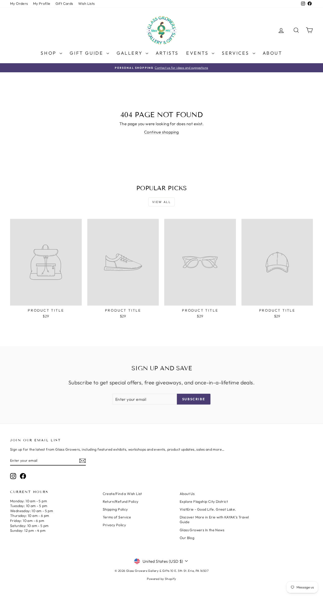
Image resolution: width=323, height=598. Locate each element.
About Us (187, 493)
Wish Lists (86, 3)
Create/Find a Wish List (122, 493)
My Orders (19, 3)
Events (198, 53)
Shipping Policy (115, 509)
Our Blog (187, 538)
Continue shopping (161, 132)
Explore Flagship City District (204, 501)
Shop (49, 53)
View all (161, 202)
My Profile (41, 3)
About (272, 53)
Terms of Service (117, 517)
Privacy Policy (114, 525)
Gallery (130, 53)
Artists (167, 53)
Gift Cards (64, 3)
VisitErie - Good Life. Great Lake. (208, 509)
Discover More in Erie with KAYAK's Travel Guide (214, 519)
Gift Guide (87, 53)
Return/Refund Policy (121, 501)
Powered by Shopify (161, 579)
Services (236, 53)
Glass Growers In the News (202, 530)
